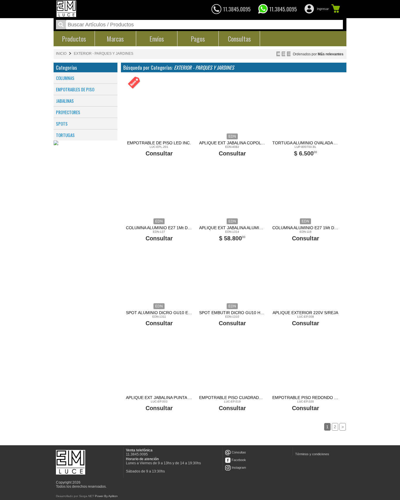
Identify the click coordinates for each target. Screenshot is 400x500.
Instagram (239, 467)
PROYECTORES (68, 112)
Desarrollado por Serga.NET (75, 496)
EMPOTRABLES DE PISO (75, 89)
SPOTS (62, 123)
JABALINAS (65, 100)
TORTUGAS (65, 135)
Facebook (239, 460)
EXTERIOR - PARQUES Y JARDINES (103, 54)
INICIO (61, 54)
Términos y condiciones (312, 454)
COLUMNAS (65, 78)
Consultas (239, 452)
